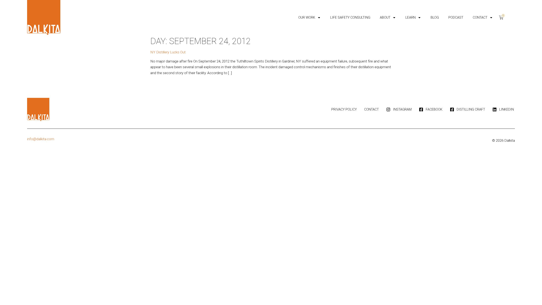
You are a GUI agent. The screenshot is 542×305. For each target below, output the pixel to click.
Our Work (306, 17)
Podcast (455, 17)
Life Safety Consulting (350, 17)
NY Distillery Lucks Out (168, 52)
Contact (480, 17)
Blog (435, 17)
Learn (410, 17)
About (385, 17)
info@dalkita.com (40, 139)
